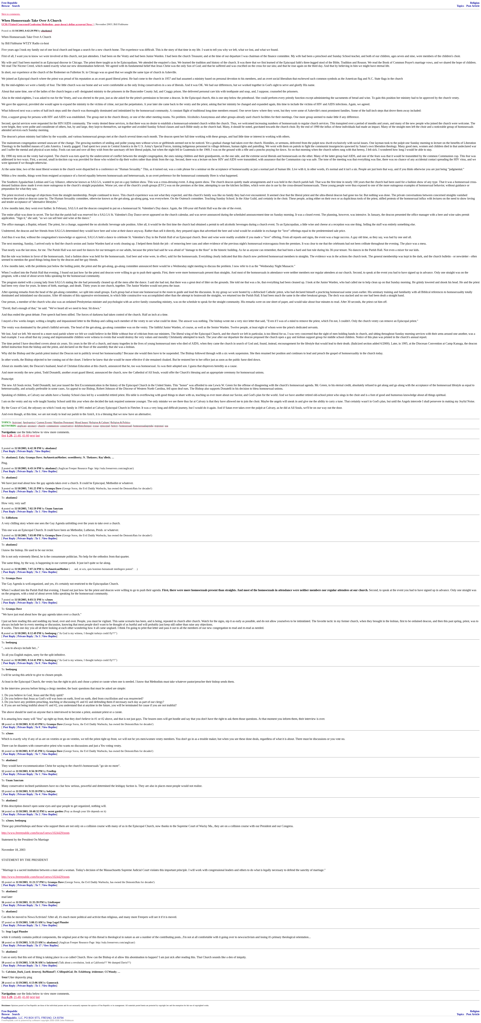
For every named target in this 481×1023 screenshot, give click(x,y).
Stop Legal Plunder (58, 922)
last (38, 435)
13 (3, 791)
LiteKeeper (54, 902)
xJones (49, 599)
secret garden (55, 811)
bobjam (51, 791)
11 (3, 751)
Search (16, 6)
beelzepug (50, 633)
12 (3, 771)
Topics (460, 6)
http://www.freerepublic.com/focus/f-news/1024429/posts (36, 832)
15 (3, 882)
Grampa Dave (53, 488)
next (32, 435)
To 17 (38, 945)
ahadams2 (51, 448)
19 (3, 962)
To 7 (37, 754)
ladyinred (52, 962)
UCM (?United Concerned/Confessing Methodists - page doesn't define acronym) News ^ (48, 24)
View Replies (42, 451)
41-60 (25, 435)
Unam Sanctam (54, 508)
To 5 (37, 602)
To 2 (37, 491)
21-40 (17, 435)
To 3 (37, 636)
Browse (6, 6)
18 (3, 942)
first (4, 435)
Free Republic (9, 3)
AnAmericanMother (56, 569)
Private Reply (25, 451)
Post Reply (9, 451)
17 (3, 922)
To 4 (37, 794)
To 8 (37, 663)
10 (3, 724)
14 (3, 811)
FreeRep (51, 771)
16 (3, 902)
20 (3, 982)
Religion (474, 3)
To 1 (37, 471)
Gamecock (52, 982)
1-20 (9, 435)
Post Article (472, 6)
